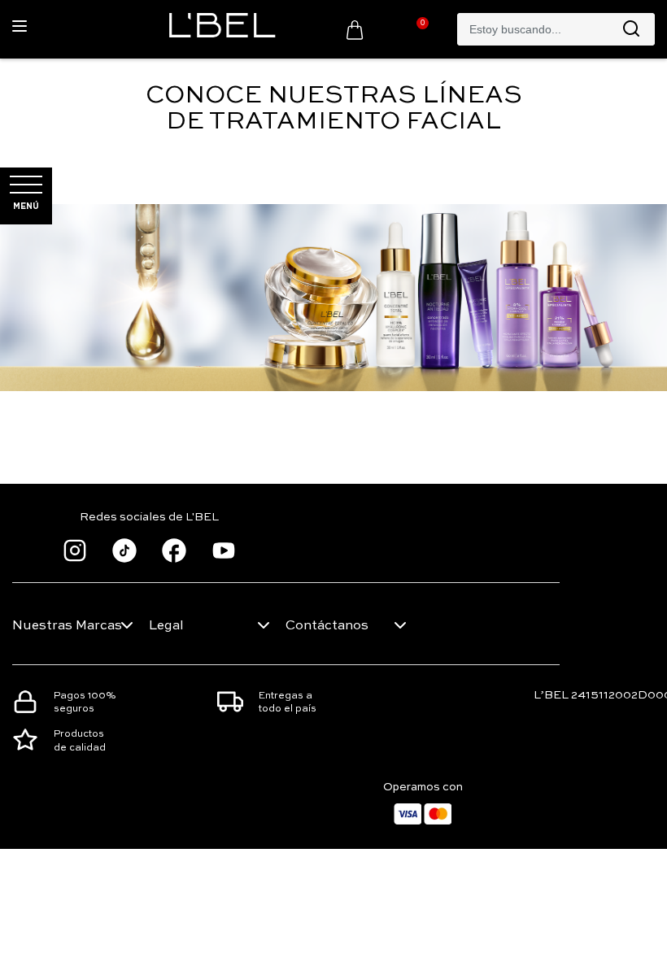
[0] (355, 29)
